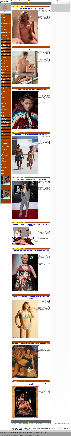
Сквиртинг (3, 148)
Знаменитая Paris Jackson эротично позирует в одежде (31, 89)
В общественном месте (5, 39)
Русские (3, 134)
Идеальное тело (5, 78)
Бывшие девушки (5, 32)
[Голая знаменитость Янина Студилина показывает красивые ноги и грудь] (25, 319)
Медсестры (3, 103)
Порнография (4, 125)
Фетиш (2, 164)
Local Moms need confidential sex (5, 187)
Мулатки (3, 106)
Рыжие (2, 136)
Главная (3, 14)
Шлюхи (2, 173)
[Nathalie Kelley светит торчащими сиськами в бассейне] (25, 67)
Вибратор (3, 44)
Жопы (2, 73)
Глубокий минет (5, 53)
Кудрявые (3, 93)
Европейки (3, 67)
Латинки (3, 97)
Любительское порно (4, 100)
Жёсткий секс (4, 70)
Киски (2, 84)
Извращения (4, 79)
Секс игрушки (4, 143)
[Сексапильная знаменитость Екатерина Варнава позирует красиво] (25, 361)
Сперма (2, 152)
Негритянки (4, 109)
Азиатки (3, 20)
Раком (2, 131)
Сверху (2, 137)
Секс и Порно (4, 142)
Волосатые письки (5, 45)
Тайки (2, 158)
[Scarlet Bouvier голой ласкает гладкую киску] (25, 27)
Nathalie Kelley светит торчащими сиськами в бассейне (31, 49)
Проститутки (4, 127)
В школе (3, 42)
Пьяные (3, 128)
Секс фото (3, 145)
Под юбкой (3, 116)
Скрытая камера (5, 149)
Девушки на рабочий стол (4, 61)
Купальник (3, 94)
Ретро (2, 133)
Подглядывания (5, 118)
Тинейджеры (4, 161)
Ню (1, 110)
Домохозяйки (4, 66)
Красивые (3, 91)
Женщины (3, 69)
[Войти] (5, 6)
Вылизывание (4, 47)
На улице (3, 107)
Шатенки (3, 170)
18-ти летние (4, 16)
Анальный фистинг (5, 23)
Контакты (34, 431)
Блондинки (3, 26)
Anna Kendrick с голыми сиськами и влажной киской (31, 179)
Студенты (3, 157)
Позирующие (4, 121)
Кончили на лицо (5, 90)
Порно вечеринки (5, 122)
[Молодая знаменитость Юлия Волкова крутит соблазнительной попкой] (25, 236)
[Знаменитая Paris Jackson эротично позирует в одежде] (25, 110)
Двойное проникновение (5, 57)
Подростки (3, 119)
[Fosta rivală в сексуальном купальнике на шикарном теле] (25, 155)
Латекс (2, 96)
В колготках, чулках (4, 36)
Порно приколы (5, 124)
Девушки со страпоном (4, 64)
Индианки (3, 81)
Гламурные (3, 51)
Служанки (3, 151)
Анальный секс (4, 22)
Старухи (3, 154)
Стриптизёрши (4, 155)
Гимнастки (3, 50)
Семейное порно (5, 146)
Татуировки (4, 160)
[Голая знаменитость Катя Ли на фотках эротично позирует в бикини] (25, 402)
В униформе (4, 41)
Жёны (2, 75)
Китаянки (3, 85)
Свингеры (3, 139)
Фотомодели (4, 167)
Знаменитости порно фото (19, 6)
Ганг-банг (3, 48)
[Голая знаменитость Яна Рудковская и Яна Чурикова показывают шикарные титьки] (25, 272)
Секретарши (4, 140)
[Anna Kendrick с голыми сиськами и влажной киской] (25, 200)
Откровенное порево (4, 114)
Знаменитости (4, 76)
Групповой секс (5, 54)
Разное (2, 130)
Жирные (3, 72)
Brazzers (3, 17)
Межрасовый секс (5, 104)
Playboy (3, 19)
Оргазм (2, 112)
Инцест (2, 82)
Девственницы (4, 59)
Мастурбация (4, 101)
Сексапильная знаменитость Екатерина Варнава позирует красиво (31, 343)
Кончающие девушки (4, 88)
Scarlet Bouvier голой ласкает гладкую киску (31, 8)
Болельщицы (4, 29)
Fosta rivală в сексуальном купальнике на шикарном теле (31, 134)
